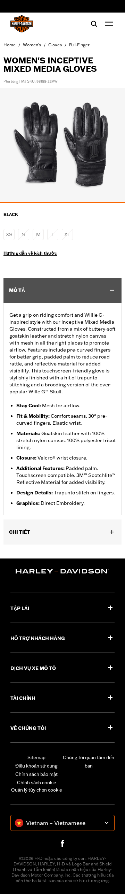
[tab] (62, 202)
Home (9, 44)
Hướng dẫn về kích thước (30, 253)
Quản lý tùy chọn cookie (36, 790)
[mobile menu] (108, 24)
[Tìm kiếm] (94, 23)
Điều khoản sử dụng (36, 766)
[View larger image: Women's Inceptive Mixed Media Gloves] (62, 144)
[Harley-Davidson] (62, 571)
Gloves (55, 44)
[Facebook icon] (62, 843)
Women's (32, 44)
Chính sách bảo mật (36, 774)
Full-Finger (79, 44)
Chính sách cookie (36, 782)
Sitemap (36, 757)
